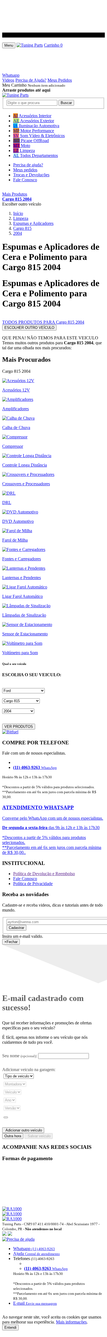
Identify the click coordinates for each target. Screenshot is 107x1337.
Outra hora (12, 1136)
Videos (8, 80)
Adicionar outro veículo (23, 1130)
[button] (53, 1271)
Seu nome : (19, 1055)
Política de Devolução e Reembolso (44, 873)
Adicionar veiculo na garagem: (28, 1069)
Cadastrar (16, 928)
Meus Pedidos (59, 80)
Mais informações (71, 1322)
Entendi (10, 1327)
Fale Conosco (25, 179)
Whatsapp (10, 75)
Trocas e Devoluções (31, 174)
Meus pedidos (25, 169)
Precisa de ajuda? (28, 165)
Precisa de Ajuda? (30, 80)
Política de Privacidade (33, 883)
